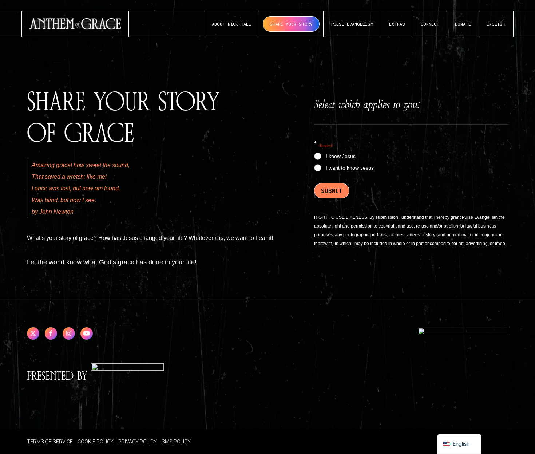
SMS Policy (176, 442)
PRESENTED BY (59, 376)
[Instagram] (69, 333)
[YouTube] (86, 333)
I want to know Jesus (350, 168)
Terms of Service (50, 442)
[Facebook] (51, 333)
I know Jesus (341, 156)
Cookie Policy (96, 442)
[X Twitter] (33, 333)
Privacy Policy (137, 442)
